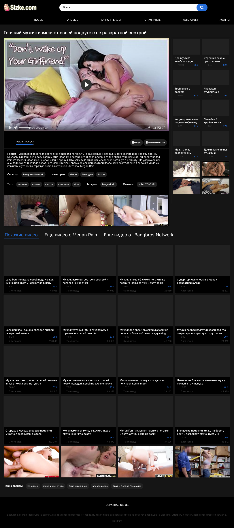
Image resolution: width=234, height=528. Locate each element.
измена (36, 184)
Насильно (32, 486)
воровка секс (100, 486)
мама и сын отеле (53, 486)
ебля (76, 184)
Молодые (87, 174)
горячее (22, 184)
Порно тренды (110, 19)
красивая (63, 184)
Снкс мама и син (78, 486)
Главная (8, 20)
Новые (38, 19)
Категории (190, 19)
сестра (49, 184)
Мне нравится (7, 142)
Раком (101, 174)
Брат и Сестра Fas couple (127, 486)
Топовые (71, 19)
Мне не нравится (12, 142)
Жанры (225, 19)
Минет (73, 174)
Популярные (152, 19)
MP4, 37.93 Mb (147, 184)
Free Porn (117, 520)
